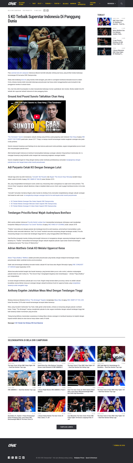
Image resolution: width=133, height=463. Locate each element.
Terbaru (48, 4)
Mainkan (73, 4)
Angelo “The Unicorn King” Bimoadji (61, 177)
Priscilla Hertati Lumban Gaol (36, 222)
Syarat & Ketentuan (91, 458)
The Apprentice (82, 3)
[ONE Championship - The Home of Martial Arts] (12, 3)
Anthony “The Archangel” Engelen (35, 300)
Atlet (40, 4)
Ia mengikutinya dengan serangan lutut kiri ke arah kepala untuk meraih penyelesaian (50, 195)
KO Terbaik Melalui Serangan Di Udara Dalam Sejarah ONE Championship (33, 206)
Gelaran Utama (22, 3)
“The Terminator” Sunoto (15, 137)
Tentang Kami (93, 3)
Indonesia (110, 4)
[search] (121, 3)
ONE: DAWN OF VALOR (34, 179)
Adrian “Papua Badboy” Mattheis (18, 258)
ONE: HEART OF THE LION (75, 300)
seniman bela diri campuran (19, 73)
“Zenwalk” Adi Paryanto (39, 177)
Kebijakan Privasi (79, 458)
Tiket (34, 4)
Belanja (65, 4)
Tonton (56, 4)
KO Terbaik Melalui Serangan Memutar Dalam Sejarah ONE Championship (34, 204)
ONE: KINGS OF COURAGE (56, 224)
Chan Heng (72, 137)
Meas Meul (58, 300)
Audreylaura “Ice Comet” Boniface (31, 224)
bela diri (23, 80)
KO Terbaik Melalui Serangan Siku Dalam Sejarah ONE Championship (32, 201)
